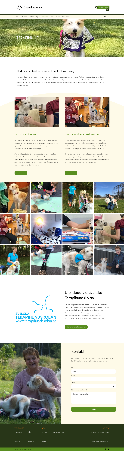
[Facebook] (108, 16)
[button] (107, 9)
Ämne (73, 382)
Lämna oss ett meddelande (79, 390)
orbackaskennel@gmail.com (101, 441)
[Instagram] (105, 16)
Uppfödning (18, 432)
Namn (73, 368)
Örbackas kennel (33, 7)
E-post (73, 375)
